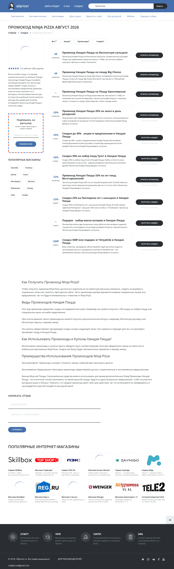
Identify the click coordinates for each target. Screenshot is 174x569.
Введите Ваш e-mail (26, 135)
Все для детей (114, 16)
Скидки (78, 6)
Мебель (131, 16)
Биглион (31, 181)
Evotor (25, 175)
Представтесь (19, 404)
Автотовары (58, 16)
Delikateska (15, 188)
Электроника (17, 16)
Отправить (17, 430)
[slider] (13, 68)
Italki (13, 195)
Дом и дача (75, 16)
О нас (67, 6)
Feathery (28, 168)
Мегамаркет (16, 181)
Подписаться (25, 144)
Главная (12, 32)
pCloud (13, 175)
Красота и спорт (94, 16)
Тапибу (25, 195)
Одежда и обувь (148, 16)
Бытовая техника (37, 16)
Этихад (30, 188)
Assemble (14, 168)
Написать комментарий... (26, 414)
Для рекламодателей (70, 559)
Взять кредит (52, 6)
